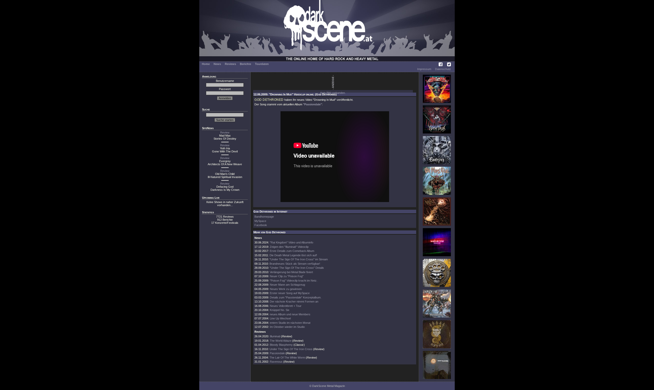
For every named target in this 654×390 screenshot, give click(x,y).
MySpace (260, 220)
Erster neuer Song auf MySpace (290, 293)
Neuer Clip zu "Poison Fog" (286, 276)
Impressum (424, 69)
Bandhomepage (264, 216)
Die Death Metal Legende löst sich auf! (293, 255)
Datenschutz (443, 69)
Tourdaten (262, 63)
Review (224, 132)
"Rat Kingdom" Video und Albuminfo (291, 242)
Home (206, 63)
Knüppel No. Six (279, 309)
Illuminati (275, 336)
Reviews (230, 63)
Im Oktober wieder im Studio (287, 326)
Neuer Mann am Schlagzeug (287, 284)
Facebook (260, 225)
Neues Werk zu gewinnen (286, 289)
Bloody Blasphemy (281, 344)
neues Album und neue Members (290, 314)
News (217, 63)
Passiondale (277, 353)
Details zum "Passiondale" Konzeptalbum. (295, 297)
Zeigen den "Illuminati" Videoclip (289, 246)
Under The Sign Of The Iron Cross (291, 349)
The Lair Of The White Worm (287, 357)
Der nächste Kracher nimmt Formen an (294, 301)
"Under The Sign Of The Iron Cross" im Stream (299, 259)
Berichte (245, 63)
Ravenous (276, 361)
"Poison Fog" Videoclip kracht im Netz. (293, 280)
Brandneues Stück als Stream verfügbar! (295, 263)
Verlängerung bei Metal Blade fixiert (291, 272)
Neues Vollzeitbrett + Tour (285, 305)
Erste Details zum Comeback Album (292, 250)
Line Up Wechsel (280, 318)
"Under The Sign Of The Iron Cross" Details (297, 267)
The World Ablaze (280, 340)
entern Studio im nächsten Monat (290, 322)
